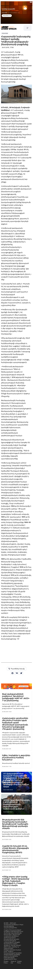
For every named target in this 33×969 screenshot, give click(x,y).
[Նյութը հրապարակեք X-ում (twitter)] (21, 673)
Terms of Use (13, 962)
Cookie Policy (19, 962)
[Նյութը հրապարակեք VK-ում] (17, 673)
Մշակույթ (5, 33)
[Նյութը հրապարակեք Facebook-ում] (12, 673)
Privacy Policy (6, 962)
